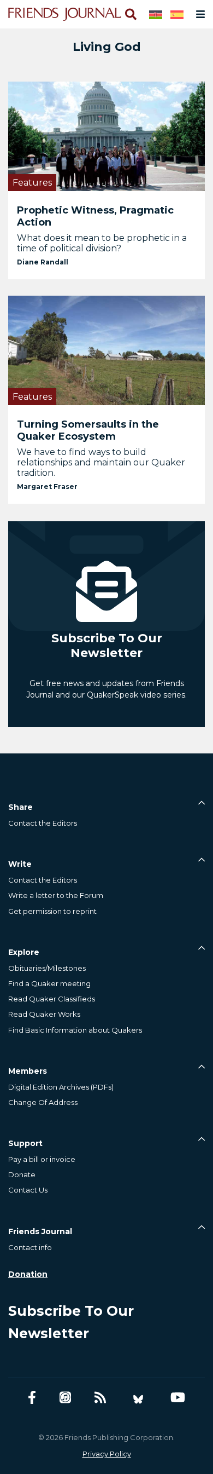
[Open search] (130, 14)
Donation (28, 1274)
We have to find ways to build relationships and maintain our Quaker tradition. (101, 462)
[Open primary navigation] (198, 14)
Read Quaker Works (44, 1014)
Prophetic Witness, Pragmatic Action (95, 216)
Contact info (30, 1247)
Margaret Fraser (47, 486)
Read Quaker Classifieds (51, 998)
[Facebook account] (32, 1398)
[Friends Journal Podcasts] (65, 1398)
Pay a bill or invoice (41, 1159)
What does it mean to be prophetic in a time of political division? (102, 243)
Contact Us (28, 1189)
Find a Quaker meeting (49, 983)
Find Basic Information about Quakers (75, 1030)
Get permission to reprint (52, 911)
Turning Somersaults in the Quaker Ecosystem (88, 430)
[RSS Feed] (100, 1398)
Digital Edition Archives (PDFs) (61, 1087)
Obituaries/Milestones (47, 968)
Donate (22, 1174)
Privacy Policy (106, 1453)
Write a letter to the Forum (55, 895)
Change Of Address (43, 1102)
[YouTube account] (177, 1398)
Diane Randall (42, 262)
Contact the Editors (42, 823)
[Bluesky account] (138, 1398)
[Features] (106, 135)
